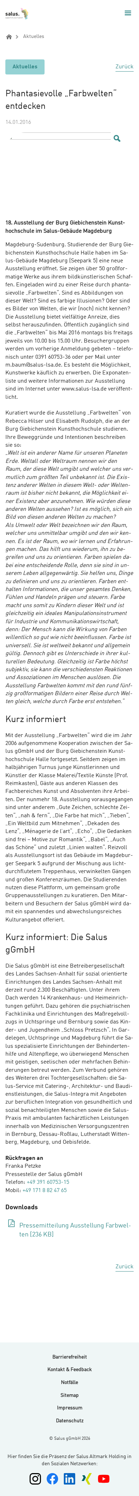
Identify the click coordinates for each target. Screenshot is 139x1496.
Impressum (69, 1407)
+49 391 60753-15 (48, 1182)
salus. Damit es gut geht (17, 13)
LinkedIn (69, 1479)
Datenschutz (69, 1420)
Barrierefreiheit (69, 1357)
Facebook (52, 1479)
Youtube (103, 1479)
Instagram (35, 1479)
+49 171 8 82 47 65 (44, 1191)
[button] (128, 13)
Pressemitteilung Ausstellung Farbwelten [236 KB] (75, 1230)
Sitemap (70, 1395)
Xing (86, 1479)
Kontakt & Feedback (69, 1369)
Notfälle (69, 1382)
